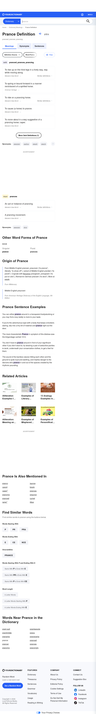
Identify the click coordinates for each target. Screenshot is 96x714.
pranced (5, 498)
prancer (5, 644)
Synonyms (24, 46)
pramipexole (35, 629)
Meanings (9, 46)
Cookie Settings (57, 688)
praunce (33, 494)
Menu (90, 14)
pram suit (6, 629)
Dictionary (9, 21)
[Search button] (89, 21)
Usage (30, 698)
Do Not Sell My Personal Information (59, 699)
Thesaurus (32, 679)
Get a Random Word (13, 685)
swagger (17, 144)
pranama (6, 636)
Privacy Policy (56, 679)
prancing (6, 494)
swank (43, 144)
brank (32, 487)
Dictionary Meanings (15, 27)
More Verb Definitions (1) (28, 135)
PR (14, 529)
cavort (4, 487)
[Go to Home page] (12, 14)
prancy (5, 483)
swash (35, 144)
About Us (54, 674)
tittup (32, 502)
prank (7, 279)
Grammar (31, 688)
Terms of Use (55, 693)
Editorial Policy (56, 684)
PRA (24, 529)
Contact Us (77, 674)
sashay (26, 144)
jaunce (32, 483)
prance (9, 555)
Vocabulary (32, 693)
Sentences (39, 46)
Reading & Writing (35, 702)
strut (25, 227)
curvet (32, 498)
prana (32, 632)
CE (14, 542)
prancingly (34, 647)
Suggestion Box (79, 679)
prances (33, 251)
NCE (24, 542)
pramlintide (7, 632)
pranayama (34, 636)
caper (5, 491)
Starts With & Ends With (15, 568)
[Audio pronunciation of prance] (39, 33)
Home (4, 27)
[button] (82, 14)
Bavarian (27, 273)
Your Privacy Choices (51, 712)
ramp (4, 502)
